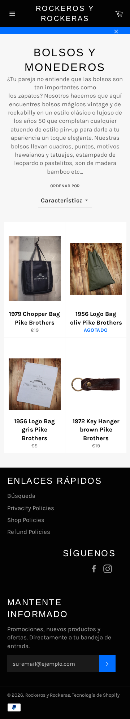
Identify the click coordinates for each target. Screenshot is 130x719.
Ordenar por (65, 185)
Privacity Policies (30, 508)
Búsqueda (21, 495)
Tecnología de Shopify (96, 695)
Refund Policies (28, 531)
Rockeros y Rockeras (65, 13)
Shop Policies (25, 519)
